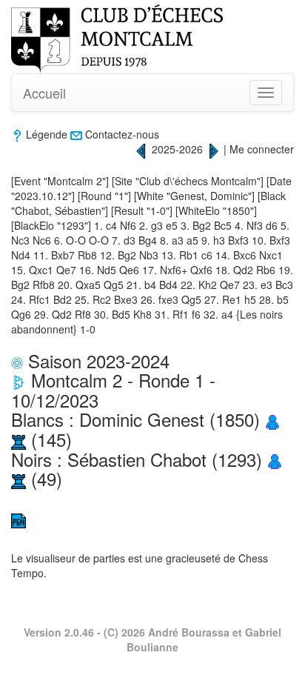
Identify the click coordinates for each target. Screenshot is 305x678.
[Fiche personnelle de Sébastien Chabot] (274, 459)
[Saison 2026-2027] (213, 149)
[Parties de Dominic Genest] (18, 439)
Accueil (44, 92)
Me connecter (261, 149)
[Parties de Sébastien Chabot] (18, 478)
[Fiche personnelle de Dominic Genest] (272, 419)
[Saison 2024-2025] (141, 149)
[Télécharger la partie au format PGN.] (18, 519)
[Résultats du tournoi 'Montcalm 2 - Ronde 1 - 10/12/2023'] (18, 380)
